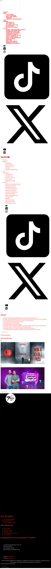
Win (4, 20)
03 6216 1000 (10, 556)
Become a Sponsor (12, 27)
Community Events (12, 34)
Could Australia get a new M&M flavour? (12, 324)
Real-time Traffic (11, 16)
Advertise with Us (7, 520)
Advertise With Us (12, 42)
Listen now (4, 157)
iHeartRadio (6, 567)
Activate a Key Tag (12, 24)
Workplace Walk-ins (12, 31)
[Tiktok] (26, 100)
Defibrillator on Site (13, 43)
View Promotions (6, 338)
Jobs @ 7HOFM (10, 38)
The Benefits (10, 22)
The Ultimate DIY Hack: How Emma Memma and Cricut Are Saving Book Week (21, 329)
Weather (9, 40)
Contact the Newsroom (14, 19)
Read (4, 13)
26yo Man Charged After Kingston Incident (13, 321)
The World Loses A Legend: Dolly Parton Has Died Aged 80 (17, 326)
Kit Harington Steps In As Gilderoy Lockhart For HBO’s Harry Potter (19, 328)
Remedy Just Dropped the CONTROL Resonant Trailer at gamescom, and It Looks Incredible (25, 319)
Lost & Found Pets (12, 36)
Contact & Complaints (9, 519)
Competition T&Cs (8, 530)
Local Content (7, 534)
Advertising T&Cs (7, 531)
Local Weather (11, 15)
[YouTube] (4, 150)
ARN (4, 566)
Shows (5, 12)
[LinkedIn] (4, 153)
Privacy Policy (7, 528)
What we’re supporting (13, 37)
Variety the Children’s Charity (16, 29)
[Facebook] (4, 49)
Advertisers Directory (13, 30)
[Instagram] (4, 52)
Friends (5, 21)
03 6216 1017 (10, 558)
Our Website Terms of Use (10, 533)
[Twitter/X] (26, 147)
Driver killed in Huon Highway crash (11, 323)
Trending (9, 17)
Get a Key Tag (10, 23)
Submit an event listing (13, 35)
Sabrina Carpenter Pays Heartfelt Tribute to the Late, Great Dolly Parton (20, 317)
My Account (10, 26)
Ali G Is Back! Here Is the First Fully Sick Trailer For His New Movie (18, 320)
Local (5, 28)
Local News (10, 14)
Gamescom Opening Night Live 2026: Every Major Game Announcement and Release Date (24, 325)
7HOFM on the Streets (13, 33)
